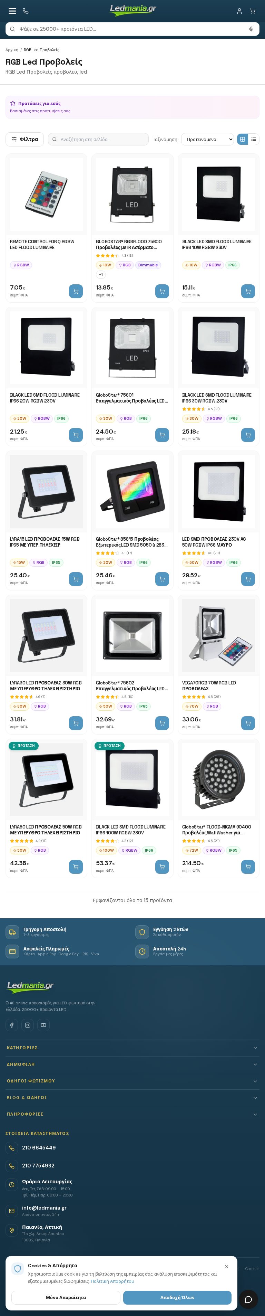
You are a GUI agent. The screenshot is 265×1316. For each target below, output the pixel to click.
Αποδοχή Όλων (177, 1297)
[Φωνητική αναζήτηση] (251, 29)
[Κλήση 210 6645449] (25, 11)
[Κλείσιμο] (227, 1266)
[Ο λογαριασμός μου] (239, 11)
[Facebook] (12, 1025)
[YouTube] (43, 1025)
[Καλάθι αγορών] (252, 11)
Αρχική (12, 49)
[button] (132, 1048)
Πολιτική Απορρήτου (112, 1281)
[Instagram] (27, 1025)
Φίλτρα (29, 139)
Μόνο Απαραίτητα (66, 1297)
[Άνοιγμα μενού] (12, 11)
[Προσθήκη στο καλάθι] (76, 291)
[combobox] (132, 29)
